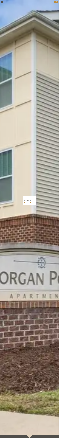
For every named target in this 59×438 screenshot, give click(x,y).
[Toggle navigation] (2, 2)
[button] (56, 2)
